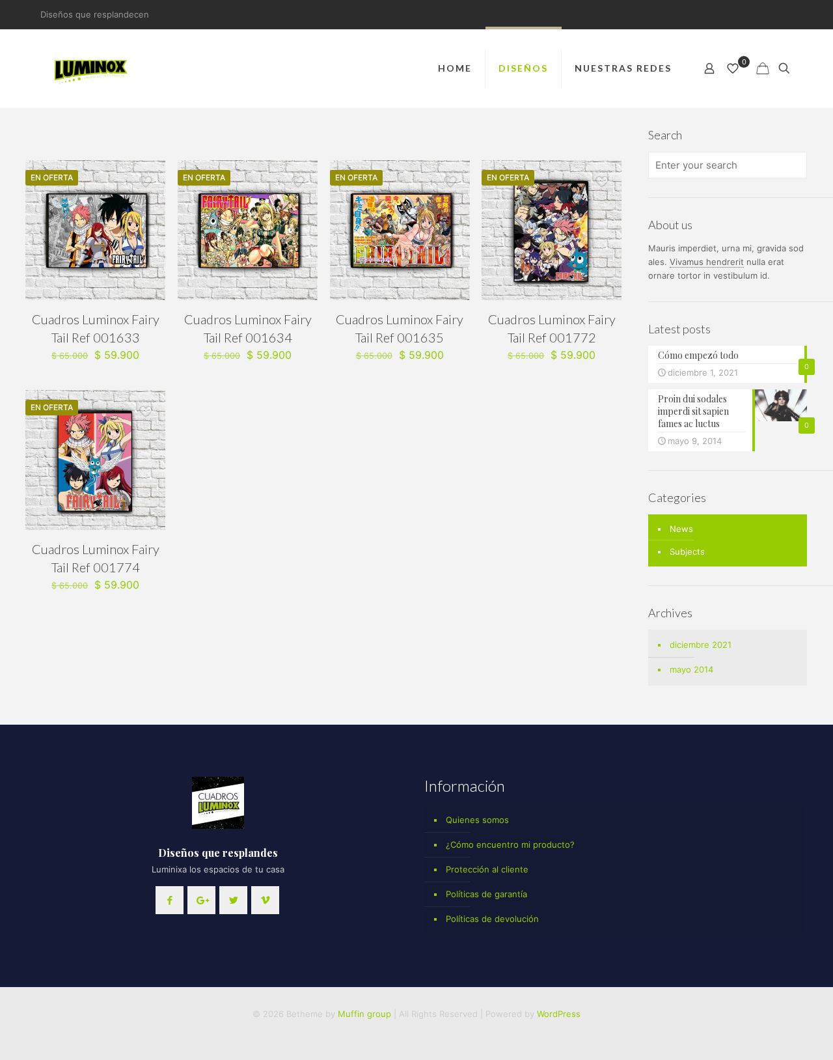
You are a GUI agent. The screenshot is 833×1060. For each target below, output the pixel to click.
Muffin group (364, 1014)
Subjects (687, 551)
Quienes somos (477, 820)
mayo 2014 (691, 669)
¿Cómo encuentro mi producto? (510, 844)
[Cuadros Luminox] (91, 68)
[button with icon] (170, 900)
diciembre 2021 (700, 644)
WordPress (558, 1014)
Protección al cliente (487, 869)
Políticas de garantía (486, 894)
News (681, 528)
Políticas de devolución (492, 919)
